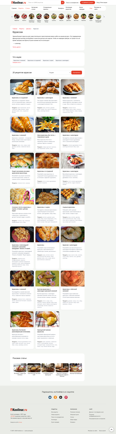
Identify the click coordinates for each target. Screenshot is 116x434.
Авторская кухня (74, 414)
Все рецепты (54, 412)
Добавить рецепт (87, 2)
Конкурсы (61, 8)
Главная (14, 8)
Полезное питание (75, 412)
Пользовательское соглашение (97, 418)
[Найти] (62, 2)
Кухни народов (81, 8)
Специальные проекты (47, 8)
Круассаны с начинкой (19, 60)
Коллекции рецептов (69, 8)
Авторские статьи (34, 8)
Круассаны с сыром (48, 60)
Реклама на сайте (97, 8)
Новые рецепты (55, 414)
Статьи (72, 417)
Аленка (20, 422)
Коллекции (54, 419)
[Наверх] (111, 429)
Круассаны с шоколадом (62, 60)
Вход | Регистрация (102, 2)
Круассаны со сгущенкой (34, 60)
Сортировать (76, 72)
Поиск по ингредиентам (72, 2)
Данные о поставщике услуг (96, 412)
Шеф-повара (73, 419)
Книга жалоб (102, 430)
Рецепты (21, 8)
